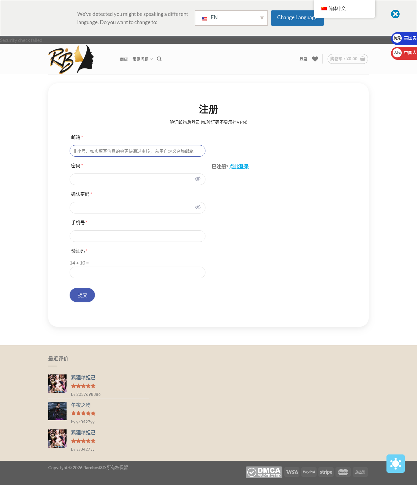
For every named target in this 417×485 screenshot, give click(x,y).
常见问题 (140, 59)
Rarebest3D (94, 467)
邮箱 (77, 137)
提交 (82, 295)
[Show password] (198, 179)
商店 (124, 59)
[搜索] (159, 59)
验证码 (79, 250)
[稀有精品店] (79, 59)
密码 (77, 165)
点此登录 (239, 166)
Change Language (297, 17)
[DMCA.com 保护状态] (263, 471)
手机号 (79, 222)
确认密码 (81, 194)
